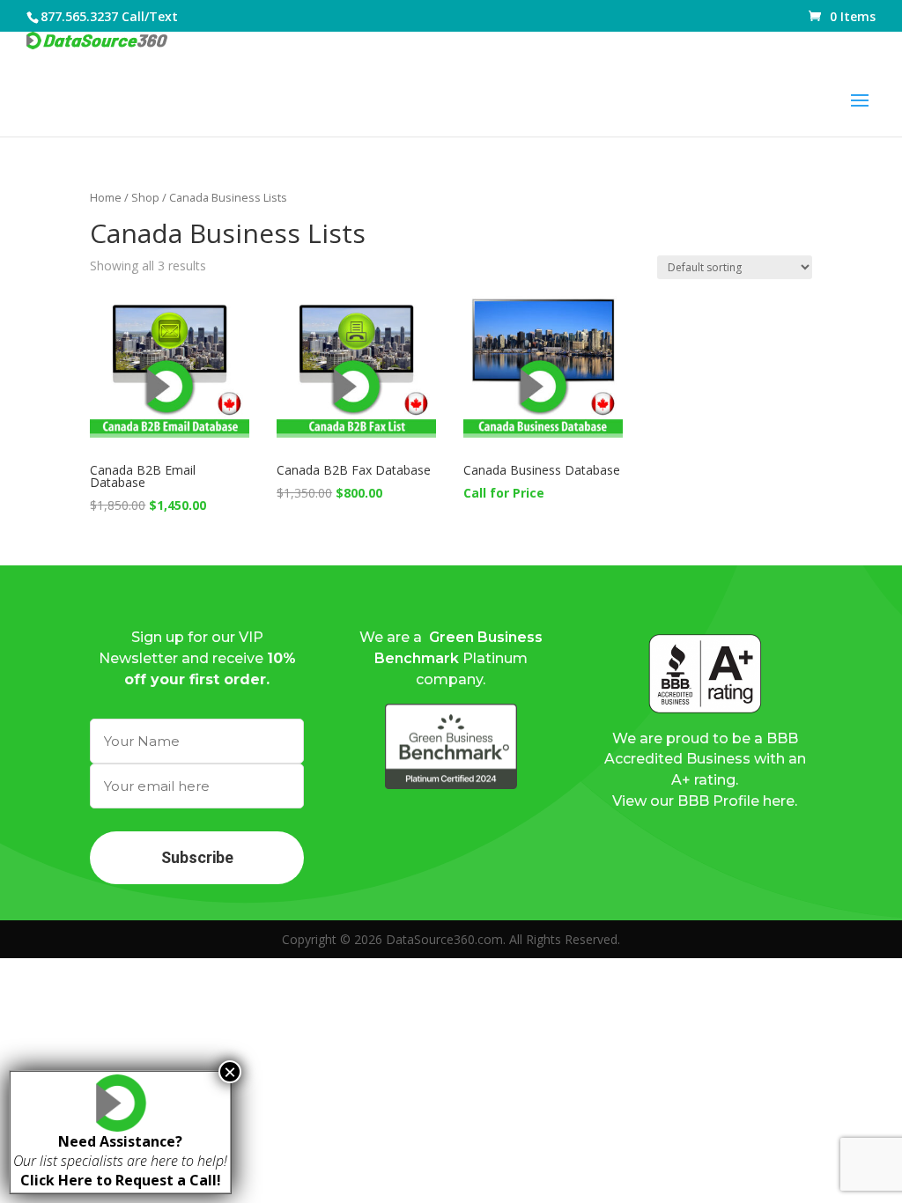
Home (106, 197)
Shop (145, 197)
